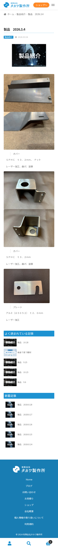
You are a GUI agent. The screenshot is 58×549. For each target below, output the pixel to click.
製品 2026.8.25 (25, 434)
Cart (45, 540)
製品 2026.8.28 (25, 404)
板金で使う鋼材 (24, 352)
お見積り (29, 498)
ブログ (29, 485)
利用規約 (29, 524)
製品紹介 (21, 14)
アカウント (9, 543)
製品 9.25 (22, 362)
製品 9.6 (22, 382)
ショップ (29, 505)
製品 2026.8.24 (25, 444)
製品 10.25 (23, 372)
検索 (29, 543)
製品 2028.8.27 (25, 414)
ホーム (10, 14)
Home (29, 479)
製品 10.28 (23, 342)
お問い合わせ (29, 492)
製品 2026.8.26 (25, 424)
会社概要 (29, 511)
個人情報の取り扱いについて (29, 517)
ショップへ (41, 5)
